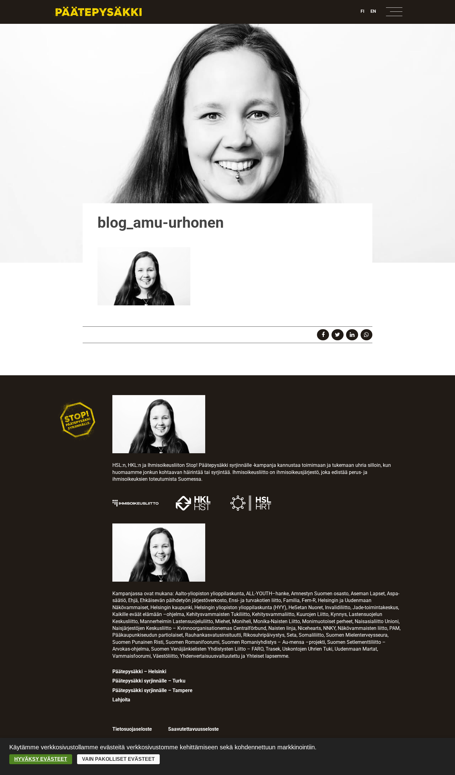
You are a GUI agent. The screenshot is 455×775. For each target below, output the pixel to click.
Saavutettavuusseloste (193, 729)
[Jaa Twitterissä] (338, 334)
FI (362, 11)
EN (373, 11)
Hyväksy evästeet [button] (40, 759)
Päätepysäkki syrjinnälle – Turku (148, 681)
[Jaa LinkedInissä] (352, 334)
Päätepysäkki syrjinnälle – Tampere (152, 690)
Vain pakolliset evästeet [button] (118, 759)
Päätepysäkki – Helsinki (139, 671)
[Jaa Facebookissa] (323, 334)
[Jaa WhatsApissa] (367, 334)
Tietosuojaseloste (132, 729)
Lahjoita (121, 700)
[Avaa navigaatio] (394, 11)
